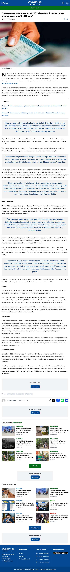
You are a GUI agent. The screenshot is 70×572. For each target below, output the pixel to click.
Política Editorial (24, 559)
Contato (21, 556)
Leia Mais (35, 466)
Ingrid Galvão (13, 400)
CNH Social (20, 394)
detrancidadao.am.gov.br (10, 83)
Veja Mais (35, 528)
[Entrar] (67, 3)
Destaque (28, 394)
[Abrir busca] (63, 3)
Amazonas (11, 394)
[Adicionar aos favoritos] (64, 19)
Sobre (21, 553)
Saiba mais (35, 387)
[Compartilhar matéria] (67, 19)
